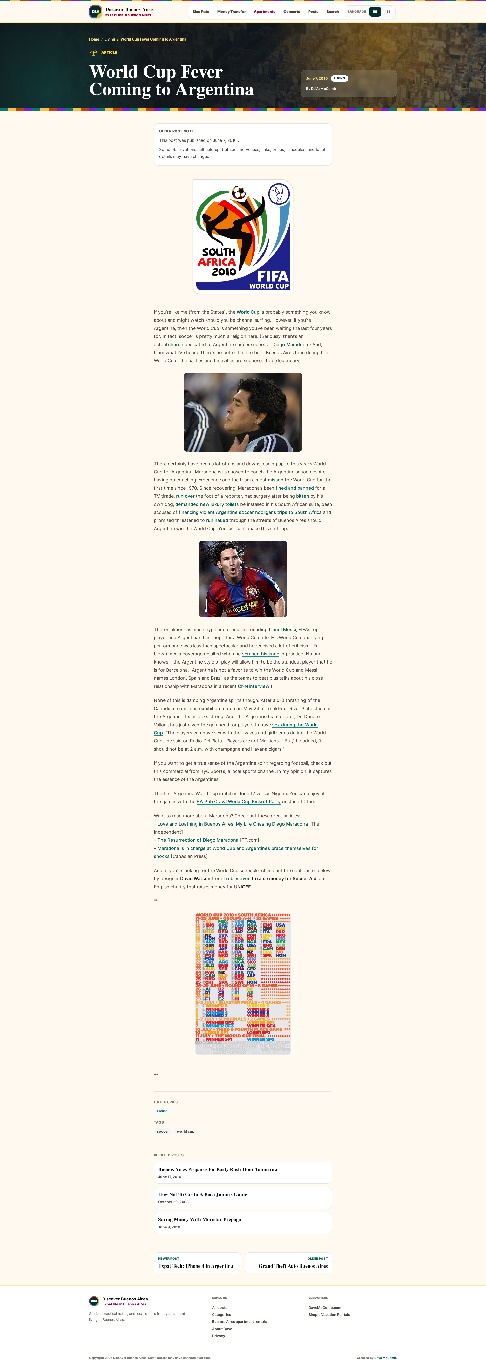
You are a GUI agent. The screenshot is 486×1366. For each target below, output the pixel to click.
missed (276, 480)
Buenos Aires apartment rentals (239, 1321)
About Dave (222, 1329)
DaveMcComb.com (325, 1307)
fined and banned (295, 488)
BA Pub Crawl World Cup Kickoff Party (239, 801)
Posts (313, 11)
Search (333, 11)
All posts (219, 1307)
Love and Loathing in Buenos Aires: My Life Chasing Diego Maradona (232, 824)
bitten (302, 496)
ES (388, 11)
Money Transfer (231, 11)
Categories (221, 1314)
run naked (217, 520)
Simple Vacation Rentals (329, 1314)
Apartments (264, 11)
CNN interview (253, 686)
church (175, 344)
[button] (243, 236)
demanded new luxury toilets (207, 504)
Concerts (292, 11)
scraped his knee (260, 653)
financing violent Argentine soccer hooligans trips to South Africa (250, 512)
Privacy (218, 1336)
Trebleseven (237, 878)
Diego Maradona (290, 344)
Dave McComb (385, 1358)
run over (185, 496)
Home (94, 39)
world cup (185, 1131)
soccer (163, 1131)
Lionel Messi (282, 629)
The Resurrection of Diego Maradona (197, 840)
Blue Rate (201, 11)
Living (110, 39)
